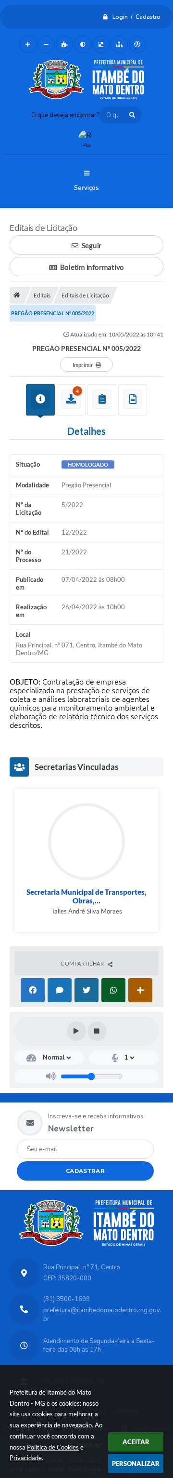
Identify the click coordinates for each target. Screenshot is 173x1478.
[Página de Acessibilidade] (137, 44)
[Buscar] (132, 115)
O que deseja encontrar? (65, 115)
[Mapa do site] (119, 44)
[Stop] (97, 1031)
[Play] (76, 1031)
